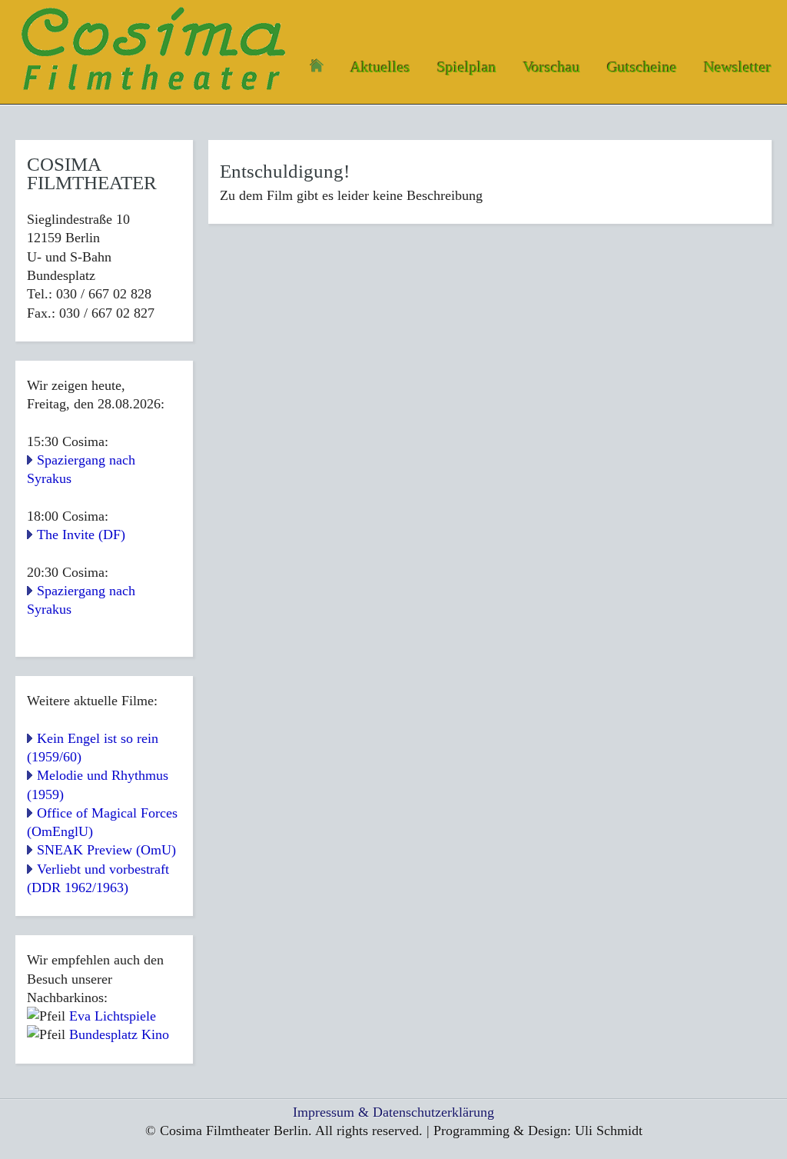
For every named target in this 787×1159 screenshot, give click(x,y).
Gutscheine (642, 66)
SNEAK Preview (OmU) (106, 850)
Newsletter (738, 66)
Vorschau (551, 66)
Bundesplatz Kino (119, 1034)
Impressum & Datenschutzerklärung (393, 1112)
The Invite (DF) (81, 534)
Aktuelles (380, 66)
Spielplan (466, 66)
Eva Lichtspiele (112, 1016)
